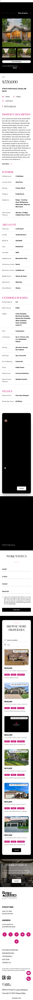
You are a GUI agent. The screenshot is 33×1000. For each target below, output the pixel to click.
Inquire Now (16, 609)
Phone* (5, 584)
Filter (8, 645)
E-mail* (5, 576)
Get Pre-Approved (10, 106)
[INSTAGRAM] (10, 934)
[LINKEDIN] (16, 934)
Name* (4, 569)
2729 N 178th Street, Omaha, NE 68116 (15, 671)
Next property (23, 13)
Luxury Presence (22, 990)
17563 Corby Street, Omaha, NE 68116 (15, 737)
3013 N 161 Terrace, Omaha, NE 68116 (15, 771)
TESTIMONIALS (7, 956)
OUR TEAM (5, 959)
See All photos (16, 61)
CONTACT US (6, 962)
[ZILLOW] (16, 941)
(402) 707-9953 (7, 911)
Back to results (10, 13)
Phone (7, 451)
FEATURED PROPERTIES (10, 950)
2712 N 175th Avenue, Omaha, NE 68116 (15, 704)
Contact (16, 881)
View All (16, 850)
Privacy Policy (19, 476)
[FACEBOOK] (4, 934)
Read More (5, 164)
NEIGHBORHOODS (8, 953)
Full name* (8, 444)
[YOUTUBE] (22, 934)
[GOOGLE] (28, 934)
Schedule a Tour (16, 998)
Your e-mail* (9, 437)
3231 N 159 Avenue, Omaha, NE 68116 (15, 804)
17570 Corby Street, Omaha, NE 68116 (15, 837)
